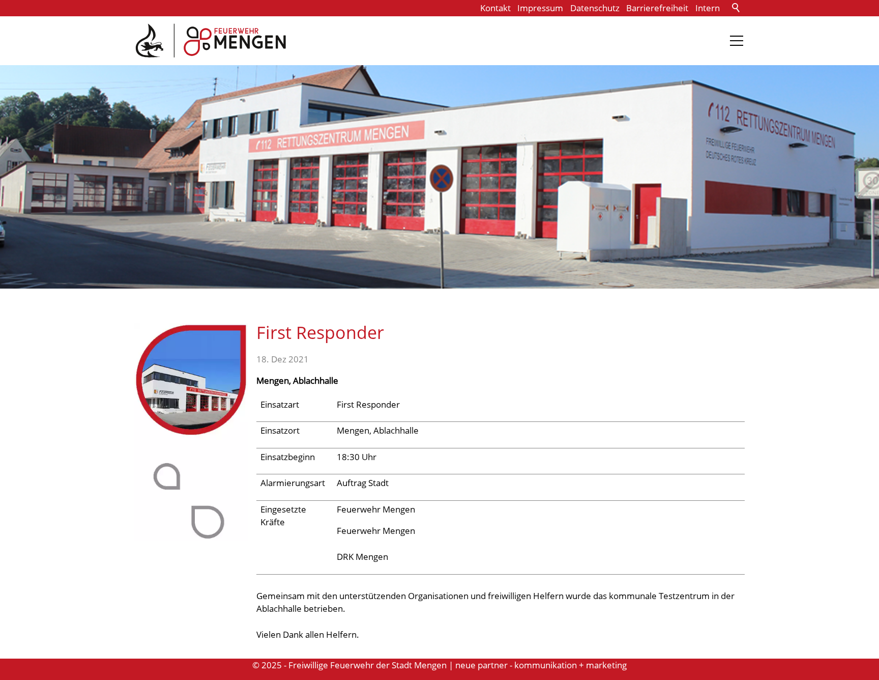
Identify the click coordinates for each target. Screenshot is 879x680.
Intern (707, 8)
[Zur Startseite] (210, 40)
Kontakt (495, 8)
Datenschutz (595, 8)
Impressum (540, 8)
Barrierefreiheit (657, 8)
